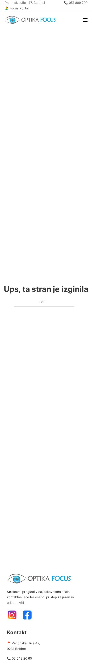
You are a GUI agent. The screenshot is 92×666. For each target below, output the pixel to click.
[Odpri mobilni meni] (85, 20)
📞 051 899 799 (76, 3)
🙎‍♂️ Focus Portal (17, 8)
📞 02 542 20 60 (19, 658)
